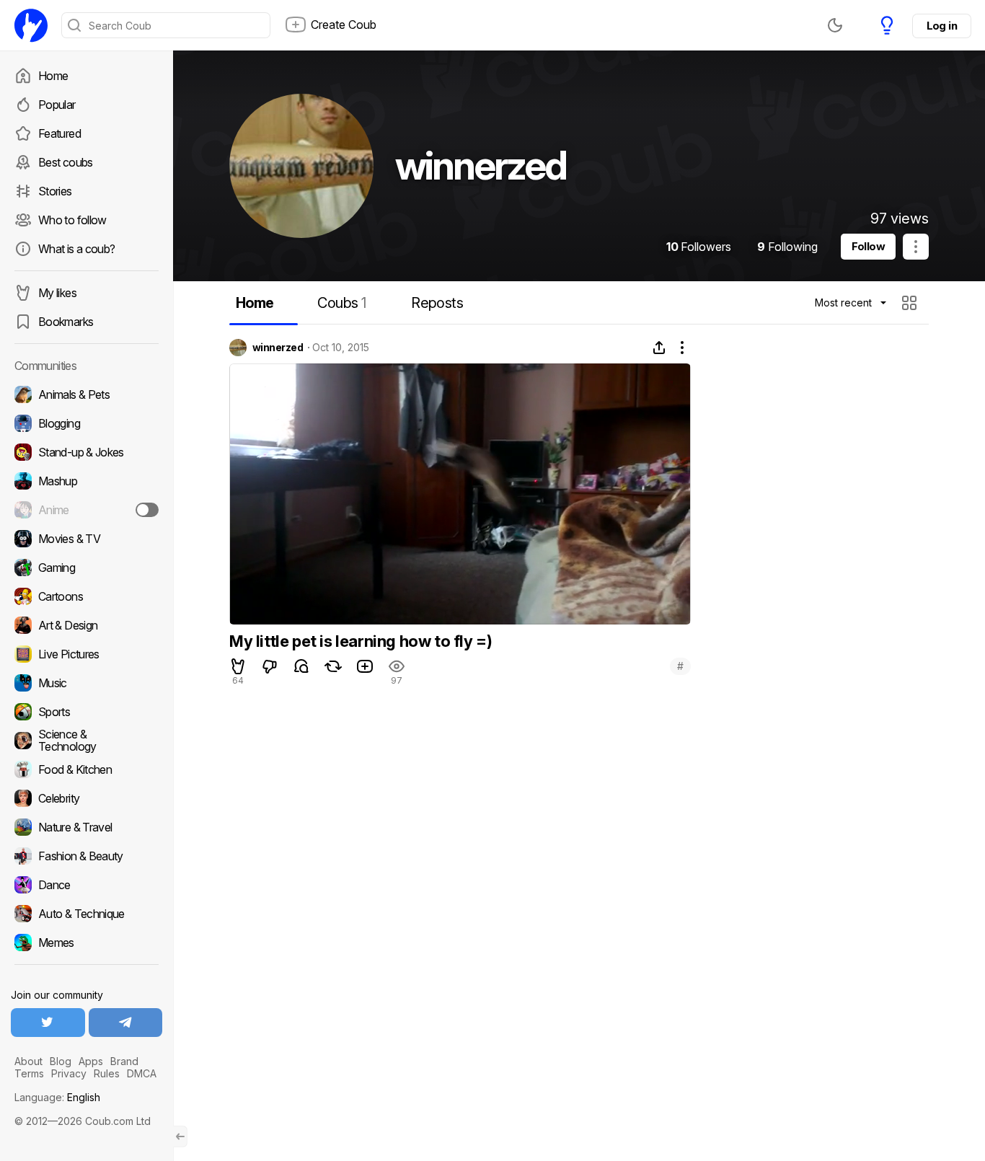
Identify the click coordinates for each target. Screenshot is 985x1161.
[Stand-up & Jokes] (86, 452)
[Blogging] (86, 423)
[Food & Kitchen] (86, 769)
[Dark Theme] (835, 25)
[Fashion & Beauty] (86, 856)
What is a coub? (76, 249)
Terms (29, 1073)
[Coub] (31, 25)
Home (53, 76)
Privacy (69, 1073)
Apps (91, 1061)
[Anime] (86, 509)
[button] (911, 303)
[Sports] (86, 711)
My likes (57, 293)
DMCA (141, 1073)
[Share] (659, 347)
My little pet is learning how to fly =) (360, 641)
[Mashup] (86, 481)
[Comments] (301, 666)
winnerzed (277, 348)
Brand (124, 1061)
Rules (107, 1073)
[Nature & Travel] (86, 827)
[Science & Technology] (86, 740)
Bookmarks (65, 321)
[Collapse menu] (180, 1136)
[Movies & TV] (86, 538)
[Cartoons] (86, 596)
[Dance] (86, 884)
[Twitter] (48, 1022)
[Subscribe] (147, 510)
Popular (57, 104)
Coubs (341, 303)
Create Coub (343, 24)
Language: (57, 1097)
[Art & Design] (86, 625)
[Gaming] (86, 567)
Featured (59, 133)
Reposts (437, 303)
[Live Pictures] (86, 654)
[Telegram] (126, 1022)
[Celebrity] (86, 798)
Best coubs (65, 162)
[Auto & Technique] (86, 913)
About (28, 1061)
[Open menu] (916, 247)
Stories (55, 191)
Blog (60, 1061)
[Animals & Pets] (86, 394)
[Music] (86, 682)
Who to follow (72, 220)
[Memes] (86, 942)
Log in (942, 25)
